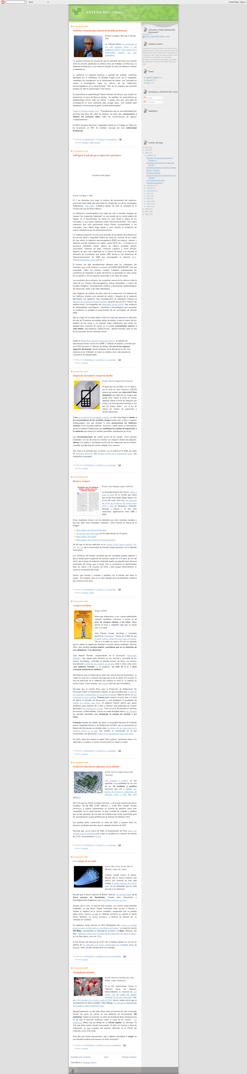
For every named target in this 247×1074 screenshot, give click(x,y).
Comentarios (150, 102)
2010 (147, 150)
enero (149, 206)
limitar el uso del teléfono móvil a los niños (115, 734)
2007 (147, 211)
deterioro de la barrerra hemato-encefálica (90, 302)
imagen (105, 683)
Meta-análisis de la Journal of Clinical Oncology (95, 540)
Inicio (106, 1057)
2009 (147, 153)
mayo (149, 196)
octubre (150, 188)
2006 (147, 214)
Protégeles (109, 636)
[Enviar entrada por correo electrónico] (120, 139)
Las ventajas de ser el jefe (84, 861)
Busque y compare (81, 481)
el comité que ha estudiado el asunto (94, 417)
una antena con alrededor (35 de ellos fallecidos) (121, 994)
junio (148, 193)
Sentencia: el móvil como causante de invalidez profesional (100, 30)
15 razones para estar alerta (87, 533)
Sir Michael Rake (123, 895)
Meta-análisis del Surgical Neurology (91, 530)
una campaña (131, 711)
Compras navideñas (82, 605)
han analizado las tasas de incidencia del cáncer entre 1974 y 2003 (119, 503)
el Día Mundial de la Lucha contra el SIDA (94, 1000)
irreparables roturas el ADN (112, 304)
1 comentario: (111, 360)
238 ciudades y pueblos (116, 781)
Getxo (148, 83)
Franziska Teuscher (84, 454)
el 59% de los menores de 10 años (99, 664)
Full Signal (89, 206)
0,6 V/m (97, 836)
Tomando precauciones (83, 972)
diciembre (150, 155)
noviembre (151, 185)
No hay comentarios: (114, 956)
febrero (149, 204)
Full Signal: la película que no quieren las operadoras (97, 155)
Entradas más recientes (81, 1057)
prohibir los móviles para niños (86, 703)
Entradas (149, 98)
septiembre (151, 191)
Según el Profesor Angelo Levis (86, 111)
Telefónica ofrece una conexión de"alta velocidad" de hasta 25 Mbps (107, 934)
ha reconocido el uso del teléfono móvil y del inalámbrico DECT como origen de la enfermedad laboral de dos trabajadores (121, 49)
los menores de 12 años (93, 708)
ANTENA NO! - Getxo (104, 12)
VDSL (99, 936)
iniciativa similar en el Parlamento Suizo (114, 454)
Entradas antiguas (129, 1057)
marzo (149, 201)
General (97, 142)
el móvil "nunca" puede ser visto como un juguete (115, 639)
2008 (147, 209)
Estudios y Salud (88, 142)
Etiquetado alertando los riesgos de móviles (93, 375)
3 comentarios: (112, 139)
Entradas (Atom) (89, 1062)
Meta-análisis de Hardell (86, 537)
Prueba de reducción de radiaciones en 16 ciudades (96, 766)
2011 (147, 147)
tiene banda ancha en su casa (113, 900)
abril (148, 198)
